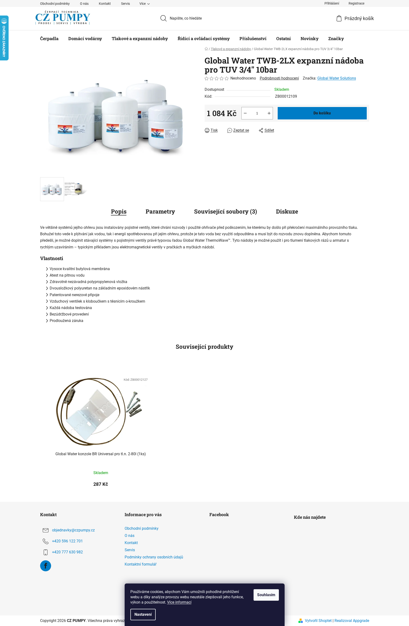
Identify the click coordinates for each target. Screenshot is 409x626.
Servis (125, 3)
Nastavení (143, 614)
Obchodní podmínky (55, 3)
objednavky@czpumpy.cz (73, 530)
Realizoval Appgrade (352, 620)
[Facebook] (45, 565)
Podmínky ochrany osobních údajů (154, 557)
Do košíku (322, 113)
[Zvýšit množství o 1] (269, 113)
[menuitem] (49, 38)
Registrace (356, 3)
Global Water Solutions (336, 78)
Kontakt (105, 3)
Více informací (179, 602)
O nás (84, 3)
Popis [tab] (119, 211)
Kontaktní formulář (140, 564)
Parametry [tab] (160, 211)
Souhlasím (266, 595)
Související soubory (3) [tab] (225, 211)
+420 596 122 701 (67, 541)
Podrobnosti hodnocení (279, 78)
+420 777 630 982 (67, 552)
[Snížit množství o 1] (245, 113)
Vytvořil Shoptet (318, 620)
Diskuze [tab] (287, 211)
